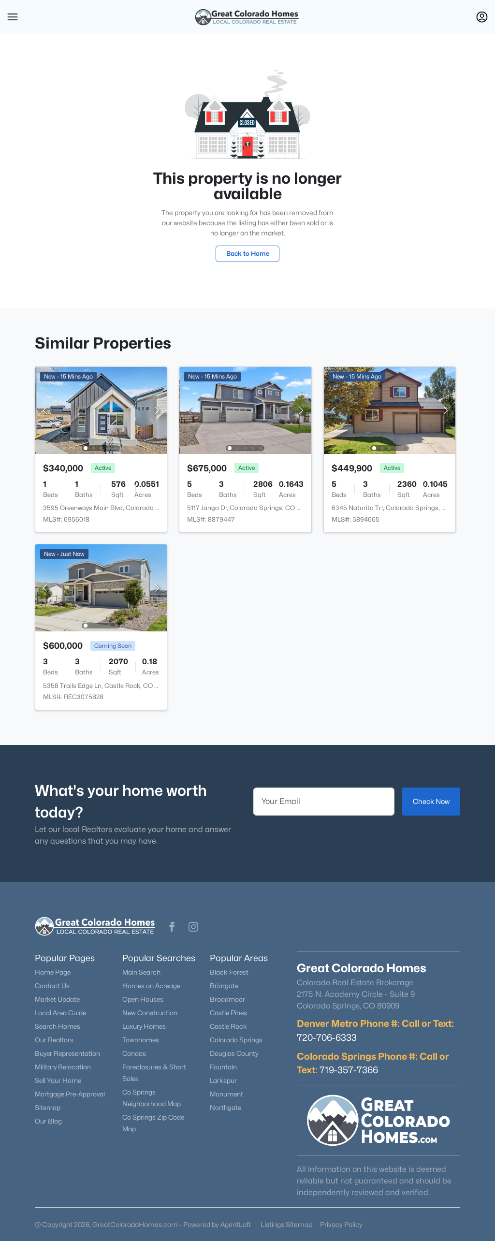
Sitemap (47, 1107)
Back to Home (247, 253)
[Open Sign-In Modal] (482, 17)
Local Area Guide (60, 1013)
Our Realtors (54, 1040)
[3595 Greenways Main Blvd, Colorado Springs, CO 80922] (101, 409)
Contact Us (52, 986)
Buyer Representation (67, 1053)
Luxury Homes (144, 1026)
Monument (226, 1094)
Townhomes (140, 1040)
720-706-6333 (327, 1037)
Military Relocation (63, 1067)
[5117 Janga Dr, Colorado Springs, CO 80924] (245, 409)
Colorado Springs (236, 1040)
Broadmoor (227, 999)
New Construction (149, 1013)
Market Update (57, 999)
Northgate (225, 1107)
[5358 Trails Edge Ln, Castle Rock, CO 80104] (101, 587)
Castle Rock (228, 1026)
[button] (12, 17)
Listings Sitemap (286, 1224)
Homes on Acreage (151, 986)
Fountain (223, 1067)
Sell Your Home (58, 1080)
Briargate (224, 986)
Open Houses (142, 999)
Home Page (53, 972)
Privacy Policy (341, 1224)
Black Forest (229, 972)
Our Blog (48, 1121)
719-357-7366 (349, 1070)
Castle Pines (228, 1013)
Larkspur (223, 1080)
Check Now (431, 801)
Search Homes (57, 1026)
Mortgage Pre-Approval (70, 1094)
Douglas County (234, 1053)
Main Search (141, 972)
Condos (134, 1053)
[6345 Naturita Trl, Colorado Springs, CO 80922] (389, 409)
